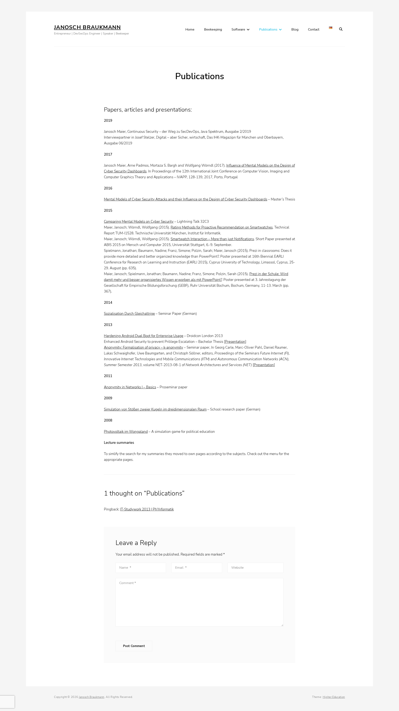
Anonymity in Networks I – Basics (130, 387)
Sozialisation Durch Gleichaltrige (129, 313)
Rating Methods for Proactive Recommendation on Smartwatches (222, 227)
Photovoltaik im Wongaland (126, 431)
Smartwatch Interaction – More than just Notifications (212, 239)
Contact (313, 29)
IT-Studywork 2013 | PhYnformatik (147, 509)
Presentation (235, 341)
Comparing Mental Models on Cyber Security (139, 221)
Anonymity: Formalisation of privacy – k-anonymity (143, 347)
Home (190, 29)
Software (238, 29)
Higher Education (334, 697)
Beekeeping (213, 29)
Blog (294, 29)
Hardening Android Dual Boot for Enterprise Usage (143, 335)
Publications (268, 29)
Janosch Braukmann (87, 27)
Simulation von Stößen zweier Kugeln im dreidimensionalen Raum (155, 409)
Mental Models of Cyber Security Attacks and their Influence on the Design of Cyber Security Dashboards (185, 199)
